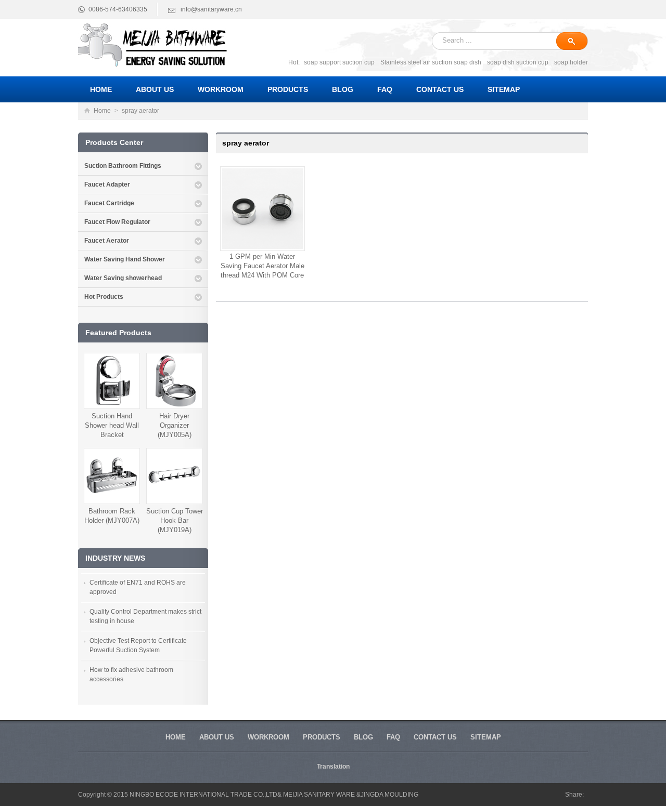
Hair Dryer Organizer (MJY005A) (174, 425)
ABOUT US (216, 737)
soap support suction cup (339, 62)
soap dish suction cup (517, 62)
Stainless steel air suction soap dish (430, 62)
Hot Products (103, 296)
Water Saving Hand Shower (124, 259)
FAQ (393, 737)
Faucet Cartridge (109, 203)
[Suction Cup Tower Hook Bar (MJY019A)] (174, 475)
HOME (175, 737)
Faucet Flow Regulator (117, 222)
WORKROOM (268, 737)
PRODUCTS (321, 737)
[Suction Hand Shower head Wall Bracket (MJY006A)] (112, 380)
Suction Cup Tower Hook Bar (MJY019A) (174, 520)
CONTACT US (435, 737)
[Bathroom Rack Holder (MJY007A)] (112, 475)
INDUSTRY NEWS (115, 558)
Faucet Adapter (107, 184)
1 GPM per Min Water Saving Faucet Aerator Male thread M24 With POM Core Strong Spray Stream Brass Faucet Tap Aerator (262, 275)
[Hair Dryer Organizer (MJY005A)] (174, 380)
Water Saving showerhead (123, 278)
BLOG (363, 737)
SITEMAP (485, 737)
